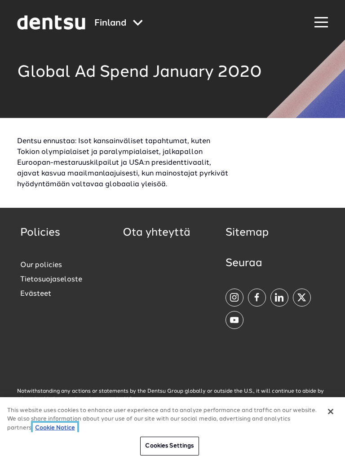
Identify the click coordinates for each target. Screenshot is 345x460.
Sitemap (247, 233)
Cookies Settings (169, 446)
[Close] (331, 411)
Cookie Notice (55, 428)
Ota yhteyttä (156, 233)
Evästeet (35, 294)
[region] (172, 428)
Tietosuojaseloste (51, 279)
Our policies (41, 265)
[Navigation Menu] (321, 22)
